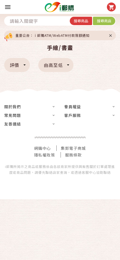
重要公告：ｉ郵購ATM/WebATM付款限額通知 (52, 35)
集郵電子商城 (73, 148)
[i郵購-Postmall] (59, 7)
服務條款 (73, 155)
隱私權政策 (44, 155)
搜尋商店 (104, 20)
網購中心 (42, 148)
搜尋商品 (81, 20)
